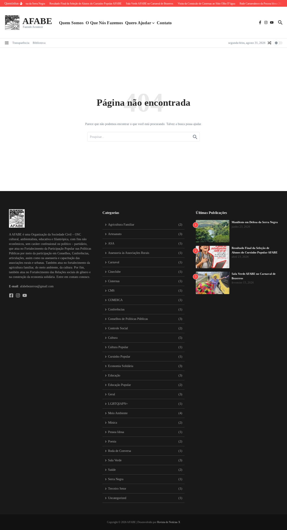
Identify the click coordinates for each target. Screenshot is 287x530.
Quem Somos (71, 22)
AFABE (37, 21)
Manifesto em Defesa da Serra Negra (255, 222)
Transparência (20, 42)
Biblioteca (39, 42)
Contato (164, 22)
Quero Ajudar (138, 22)
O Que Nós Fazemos (104, 22)
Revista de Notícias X (168, 522)
